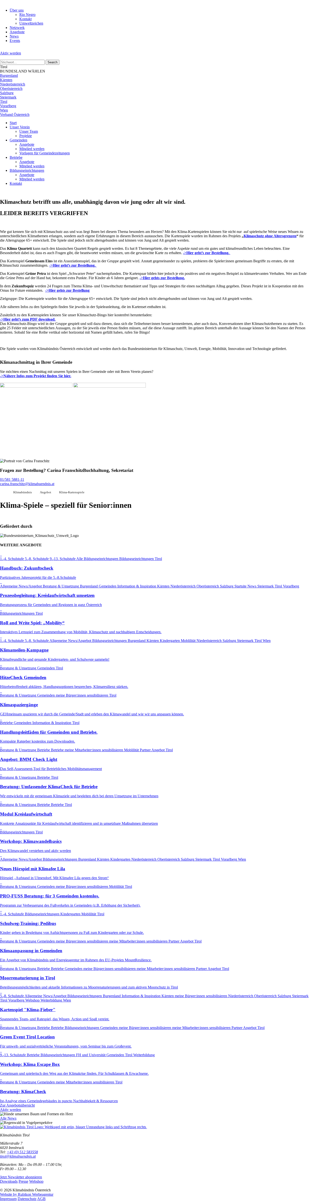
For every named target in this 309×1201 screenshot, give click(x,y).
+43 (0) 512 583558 (22, 1152)
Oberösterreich (11, 88)
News (14, 36)
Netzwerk (17, 28)
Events (15, 41)
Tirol (3, 101)
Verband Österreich (14, 114)
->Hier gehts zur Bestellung (67, 290)
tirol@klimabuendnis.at (18, 1156)
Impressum (8, 1199)
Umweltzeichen (31, 23)
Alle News (8, 1118)
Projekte (25, 136)
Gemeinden (18, 140)
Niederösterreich (12, 84)
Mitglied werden (31, 149)
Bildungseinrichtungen (27, 170)
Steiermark (8, 97)
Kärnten (6, 80)
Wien (4, 110)
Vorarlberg (8, 106)
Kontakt (25, 19)
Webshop (36, 1181)
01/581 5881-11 (12, 479)
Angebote (17, 32)
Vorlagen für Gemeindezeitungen (44, 153)
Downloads (9, 1181)
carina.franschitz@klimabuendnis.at (27, 484)
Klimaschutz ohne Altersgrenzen (270, 236)
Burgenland (9, 75)
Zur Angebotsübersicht (17, 1105)
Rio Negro (27, 15)
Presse (23, 1181)
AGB (41, 1199)
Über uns (17, 10)
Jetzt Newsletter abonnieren (21, 1177)
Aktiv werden (10, 53)
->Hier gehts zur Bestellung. (162, 278)
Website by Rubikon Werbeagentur (26, 1194)
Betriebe (16, 157)
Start (13, 123)
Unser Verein (20, 127)
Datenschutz (27, 1199)
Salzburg (7, 93)
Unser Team (28, 131)
